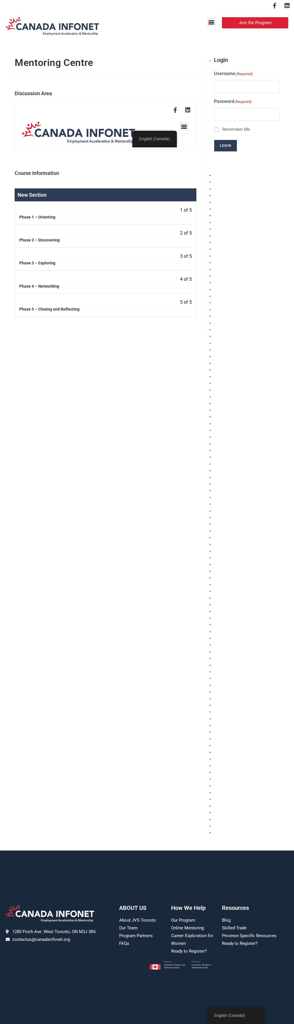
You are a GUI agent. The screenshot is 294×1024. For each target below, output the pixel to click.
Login (225, 146)
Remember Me (236, 129)
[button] (211, 22)
